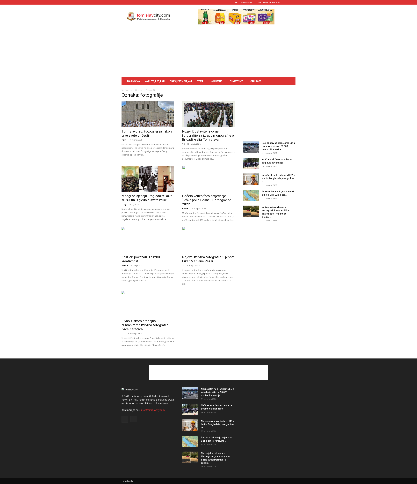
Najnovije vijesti (154, 81)
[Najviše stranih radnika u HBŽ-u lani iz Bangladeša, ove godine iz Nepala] (251, 179)
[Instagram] (293, 2)
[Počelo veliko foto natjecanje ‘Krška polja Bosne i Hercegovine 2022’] (208, 179)
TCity (124, 140)
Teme (200, 81)
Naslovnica (127, 90)
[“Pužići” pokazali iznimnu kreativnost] (148, 240)
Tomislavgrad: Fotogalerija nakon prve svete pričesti (147, 133)
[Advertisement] (208, 53)
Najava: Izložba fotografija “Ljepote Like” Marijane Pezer (208, 259)
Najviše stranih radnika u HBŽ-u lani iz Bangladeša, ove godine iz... (278, 178)
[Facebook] (287, 2)
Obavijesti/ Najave (181, 81)
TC (183, 144)
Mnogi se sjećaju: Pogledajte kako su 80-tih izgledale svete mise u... (147, 198)
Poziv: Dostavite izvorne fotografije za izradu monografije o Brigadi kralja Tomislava (208, 135)
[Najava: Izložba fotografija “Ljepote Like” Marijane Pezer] (208, 240)
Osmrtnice (236, 81)
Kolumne (216, 81)
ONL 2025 (255, 81)
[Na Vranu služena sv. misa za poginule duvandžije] (251, 163)
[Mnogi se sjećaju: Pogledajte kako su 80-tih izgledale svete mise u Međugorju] (148, 179)
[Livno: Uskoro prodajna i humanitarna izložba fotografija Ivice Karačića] (148, 304)
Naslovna (133, 81)
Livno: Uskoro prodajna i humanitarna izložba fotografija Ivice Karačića (145, 325)
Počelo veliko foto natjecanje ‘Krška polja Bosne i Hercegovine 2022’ (206, 200)
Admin (185, 208)
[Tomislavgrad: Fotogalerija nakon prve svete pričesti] (148, 114)
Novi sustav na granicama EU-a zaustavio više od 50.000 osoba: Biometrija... (278, 146)
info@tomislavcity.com (153, 409)
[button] (291, 81)
